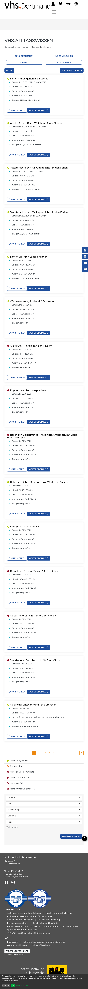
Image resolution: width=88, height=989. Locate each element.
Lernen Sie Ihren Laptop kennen (29, 256)
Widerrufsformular (17, 951)
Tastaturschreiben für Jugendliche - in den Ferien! (39, 167)
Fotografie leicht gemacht (25, 526)
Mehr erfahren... (22, 986)
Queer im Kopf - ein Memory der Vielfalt (33, 615)
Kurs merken (18, 110)
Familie (24, 62)
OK (13, 985)
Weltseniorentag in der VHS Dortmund (32, 301)
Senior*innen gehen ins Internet (29, 78)
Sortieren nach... (71, 70)
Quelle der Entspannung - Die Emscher (33, 704)
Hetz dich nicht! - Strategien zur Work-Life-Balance (39, 482)
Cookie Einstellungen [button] (14, 954)
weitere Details (37, 110)
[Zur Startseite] (27, 5)
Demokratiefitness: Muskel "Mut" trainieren (35, 571)
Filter (9, 70)
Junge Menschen (24, 56)
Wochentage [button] (14, 810)
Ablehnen (6, 985)
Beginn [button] (11, 797)
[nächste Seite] (81, 753)
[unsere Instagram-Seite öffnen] (13, 882)
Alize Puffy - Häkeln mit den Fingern (31, 345)
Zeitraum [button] (12, 816)
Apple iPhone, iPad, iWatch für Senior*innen (36, 123)
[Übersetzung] (76, 4)
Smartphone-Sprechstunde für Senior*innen (36, 660)
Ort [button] (9, 804)
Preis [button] (10, 822)
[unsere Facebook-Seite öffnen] (6, 882)
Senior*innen (63, 62)
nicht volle (13, 827)
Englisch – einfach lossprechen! (28, 390)
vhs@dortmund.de (19, 877)
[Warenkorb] (68, 4)
